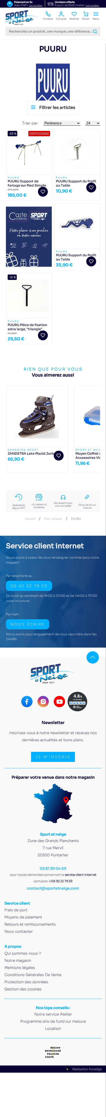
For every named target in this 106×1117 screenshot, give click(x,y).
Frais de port (15, 910)
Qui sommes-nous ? (22, 953)
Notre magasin (17, 960)
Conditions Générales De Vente (32, 974)
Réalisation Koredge (87, 1069)
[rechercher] (95, 31)
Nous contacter (18, 931)
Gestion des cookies (23, 989)
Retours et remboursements (30, 924)
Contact (48, 18)
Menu (95, 18)
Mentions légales (19, 967)
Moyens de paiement (23, 917)
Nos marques (53, 518)
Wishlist (74, 18)
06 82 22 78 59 (29, 586)
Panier (85, 18)
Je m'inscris (53, 757)
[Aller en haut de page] (93, 657)
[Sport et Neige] (22, 17)
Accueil (30, 518)
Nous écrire (27, 624)
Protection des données (26, 982)
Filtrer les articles (57, 107)
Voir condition (35, 5)
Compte (61, 18)
